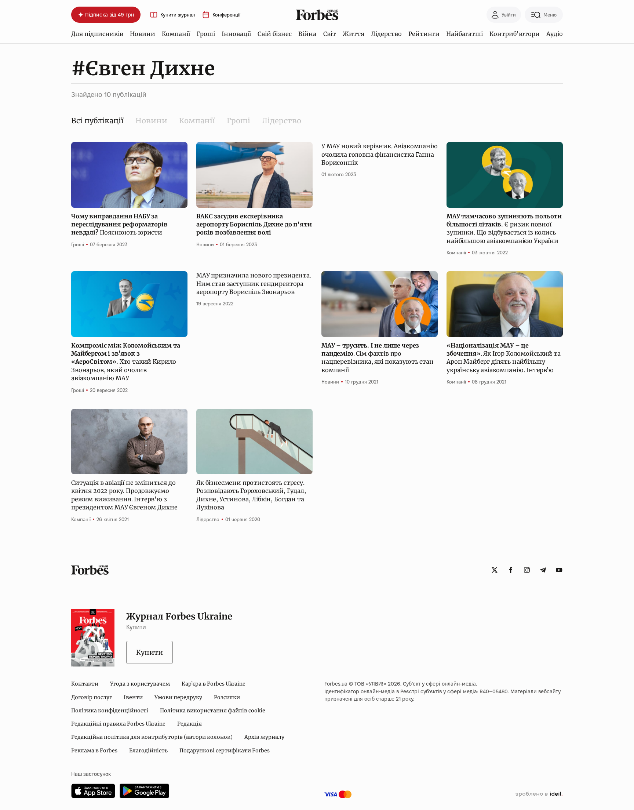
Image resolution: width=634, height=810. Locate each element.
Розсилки (227, 697)
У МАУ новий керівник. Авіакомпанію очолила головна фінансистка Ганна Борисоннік (379, 154)
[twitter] (495, 570)
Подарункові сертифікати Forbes (224, 750)
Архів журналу (264, 737)
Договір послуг (91, 697)
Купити (149, 652)
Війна (307, 33)
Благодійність (148, 750)
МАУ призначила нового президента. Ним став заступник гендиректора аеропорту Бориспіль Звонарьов (253, 283)
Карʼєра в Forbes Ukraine (213, 683)
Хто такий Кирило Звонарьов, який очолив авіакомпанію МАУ (125, 362)
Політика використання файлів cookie (212, 710)
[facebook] (511, 570)
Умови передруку (178, 697)
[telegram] (543, 570)
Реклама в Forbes (94, 750)
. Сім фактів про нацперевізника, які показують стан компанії (377, 358)
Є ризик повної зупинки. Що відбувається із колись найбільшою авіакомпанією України (504, 228)
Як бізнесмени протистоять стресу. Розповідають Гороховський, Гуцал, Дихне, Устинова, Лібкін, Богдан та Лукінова (251, 495)
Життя (353, 33)
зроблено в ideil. (539, 794)
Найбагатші (464, 33)
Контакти (84, 683)
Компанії (176, 33)
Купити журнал (177, 14)
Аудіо (554, 33)
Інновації (236, 33)
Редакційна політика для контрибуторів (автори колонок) (152, 737)
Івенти (133, 697)
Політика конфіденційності (109, 710)
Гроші (206, 33)
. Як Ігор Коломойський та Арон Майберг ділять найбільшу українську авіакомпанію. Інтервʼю (504, 358)
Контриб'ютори (514, 33)
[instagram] (527, 570)
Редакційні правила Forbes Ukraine (118, 723)
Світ (329, 33)
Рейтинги (424, 33)
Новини (142, 33)
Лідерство (386, 33)
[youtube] (559, 570)
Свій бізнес (275, 33)
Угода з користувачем (140, 683)
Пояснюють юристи (119, 224)
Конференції (226, 14)
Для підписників (97, 33)
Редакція (189, 723)
